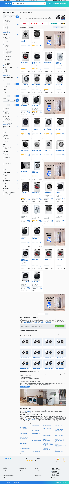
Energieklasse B (8, 52)
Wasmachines (12, 8)
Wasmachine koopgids (24, 386)
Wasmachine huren (47, 436)
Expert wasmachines (23, 451)
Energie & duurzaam (7, 5)
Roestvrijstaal (8, 147)
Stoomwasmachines (47, 428)
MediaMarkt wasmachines (36, 440)
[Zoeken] (44, 3)
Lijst (56, 27)
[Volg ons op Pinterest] (54, 477)
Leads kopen (21, 470)
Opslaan (29, 49)
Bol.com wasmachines (24, 437)
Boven (6, 154)
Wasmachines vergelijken (59, 439)
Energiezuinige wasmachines (25, 448)
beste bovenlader (27, 322)
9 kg (6, 27)
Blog (4, 477)
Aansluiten (40, 9)
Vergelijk (23, 49)
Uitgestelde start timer (9, 121)
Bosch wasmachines (23, 438)
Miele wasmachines (35, 443)
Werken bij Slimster (38, 475)
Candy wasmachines (23, 443)
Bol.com (7, 189)
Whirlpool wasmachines (59, 448)
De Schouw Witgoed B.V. (10, 192)
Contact (20, 473)
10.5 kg (6, 31)
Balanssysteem (8, 118)
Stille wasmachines (46, 426)
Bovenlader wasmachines (24, 439)
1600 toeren (7, 59)
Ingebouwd (7, 37)
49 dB (6, 70)
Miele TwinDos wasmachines (37, 441)
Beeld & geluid (38, 5)
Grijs (6, 149)
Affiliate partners (22, 472)
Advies (48, 9)
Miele (35, 333)
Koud (6, 109)
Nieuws (36, 473)
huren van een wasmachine (26, 411)
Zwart (6, 148)
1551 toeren (7, 60)
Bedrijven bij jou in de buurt (8, 475)
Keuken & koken (32, 5)
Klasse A (7, 137)
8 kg (6, 26)
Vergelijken (6, 9)
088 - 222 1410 (55, 468)
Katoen (7, 108)
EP (6, 191)
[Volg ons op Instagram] (53, 477)
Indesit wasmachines (35, 431)
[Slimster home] (7, 3)
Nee (6, 92)
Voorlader (23, 9)
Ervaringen (37, 472)
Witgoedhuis (8, 193)
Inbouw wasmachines (35, 430)
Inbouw (6, 38)
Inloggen (36, 468)
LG (43, 333)
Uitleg (17, 14)
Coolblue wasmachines (24, 444)
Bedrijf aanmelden (56, 3)
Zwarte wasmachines (59, 451)
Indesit (32, 333)
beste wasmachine (43, 321)
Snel (6, 111)
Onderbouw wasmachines (36, 446)
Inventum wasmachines (36, 433)
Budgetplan (7, 194)
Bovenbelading (8, 22)
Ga (17, 16)
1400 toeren (7, 63)
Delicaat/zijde (8, 113)
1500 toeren (7, 61)
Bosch (29, 333)
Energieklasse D (8, 54)
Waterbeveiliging (8, 120)
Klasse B (7, 138)
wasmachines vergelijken (31, 419)
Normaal (7, 175)
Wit (6, 146)
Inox (6, 164)
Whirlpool (47, 333)
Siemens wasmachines (36, 452)
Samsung (37, 333)
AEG (25, 333)
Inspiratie (5, 468)
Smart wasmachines (47, 425)
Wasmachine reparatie (47, 443)
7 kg (6, 29)
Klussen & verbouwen (15, 5)
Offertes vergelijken (6, 473)
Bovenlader (28, 9)
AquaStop (7, 119)
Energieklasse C (8, 53)
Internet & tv (51, 5)
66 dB (6, 74)
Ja (6, 87)
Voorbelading (8, 20)
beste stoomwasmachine (34, 322)
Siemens (41, 333)
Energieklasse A (8, 51)
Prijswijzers (5, 470)
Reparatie (44, 9)
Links (6, 153)
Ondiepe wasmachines (36, 448)
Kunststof (7, 157)
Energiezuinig (18, 9)
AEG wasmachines (23, 427)
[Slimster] (4, 8)
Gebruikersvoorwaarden (7, 482)
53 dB (6, 71)
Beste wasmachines (59, 326)
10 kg (6, 28)
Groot (6, 174)
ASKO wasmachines (23, 428)
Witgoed (6, 8)
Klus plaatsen (49, 3)
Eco (6, 112)
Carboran (7, 158)
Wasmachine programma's (48, 441)
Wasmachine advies (47, 435)
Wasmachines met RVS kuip (60, 435)
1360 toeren (7, 64)
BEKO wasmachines (23, 432)
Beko (27, 333)
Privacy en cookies (16, 482)
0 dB (6, 69)
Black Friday (53, 9)
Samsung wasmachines (36, 451)
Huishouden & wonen (24, 5)
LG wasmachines (35, 436)
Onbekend (7, 78)
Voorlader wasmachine (47, 431)
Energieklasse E (8, 56)
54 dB (6, 72)
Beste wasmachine (12, 9)
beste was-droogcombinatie (46, 322)
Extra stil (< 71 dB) (9, 80)
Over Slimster (37, 470)
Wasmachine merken (47, 440)
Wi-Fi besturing (8, 123)
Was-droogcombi (34, 9)
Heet (6, 142)
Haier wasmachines (35, 425)
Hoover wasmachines (35, 426)
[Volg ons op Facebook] (51, 477)
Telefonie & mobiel (45, 5)
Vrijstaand (7, 35)
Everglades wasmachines (24, 449)
